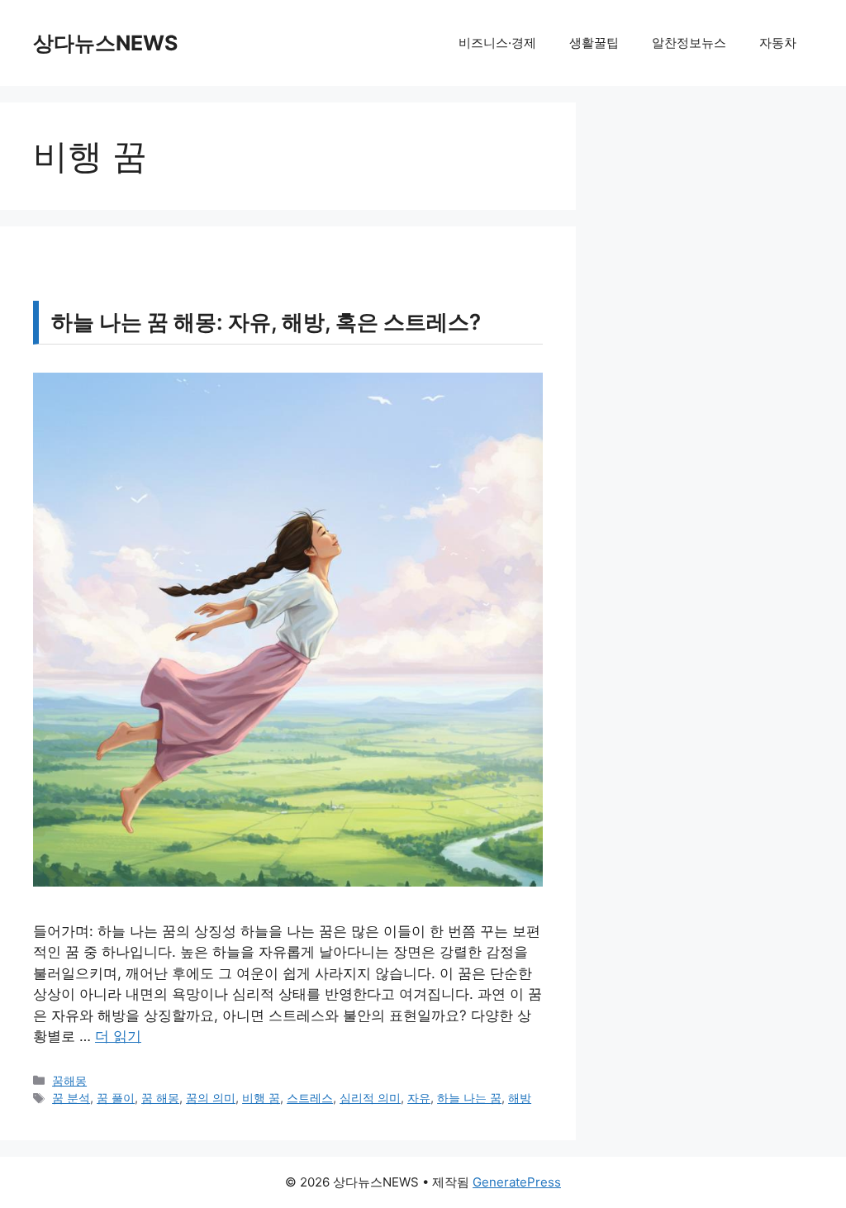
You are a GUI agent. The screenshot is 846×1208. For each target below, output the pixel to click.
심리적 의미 (370, 1098)
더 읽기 (118, 1036)
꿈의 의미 (210, 1098)
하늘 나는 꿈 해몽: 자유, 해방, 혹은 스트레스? (266, 322)
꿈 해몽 (160, 1098)
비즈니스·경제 (497, 42)
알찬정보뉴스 (689, 42)
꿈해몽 (69, 1080)
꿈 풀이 (116, 1098)
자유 (418, 1098)
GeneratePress (517, 1182)
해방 (519, 1098)
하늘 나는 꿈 (469, 1098)
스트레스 (310, 1098)
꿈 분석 (71, 1098)
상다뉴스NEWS (105, 43)
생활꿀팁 (594, 42)
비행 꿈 (261, 1098)
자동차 (777, 42)
